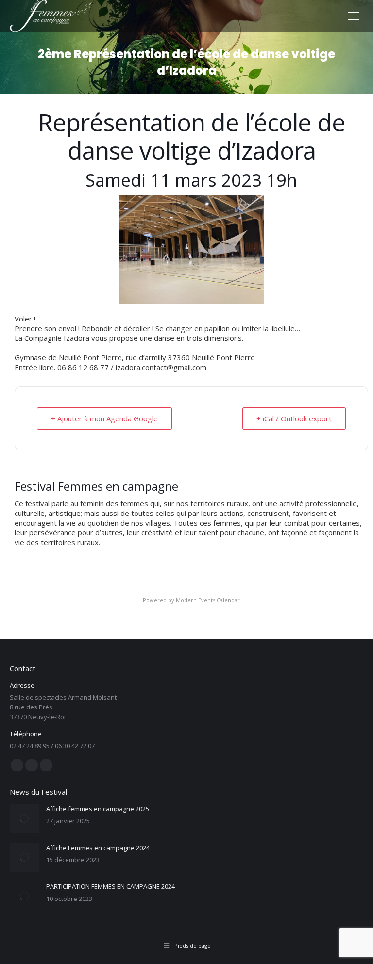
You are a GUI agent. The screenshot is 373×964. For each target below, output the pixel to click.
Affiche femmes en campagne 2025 (97, 808)
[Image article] (24, 818)
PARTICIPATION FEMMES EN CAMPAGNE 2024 (110, 886)
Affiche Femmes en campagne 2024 (98, 847)
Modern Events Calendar (208, 600)
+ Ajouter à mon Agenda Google (104, 418)
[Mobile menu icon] (353, 16)
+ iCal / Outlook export (294, 418)
